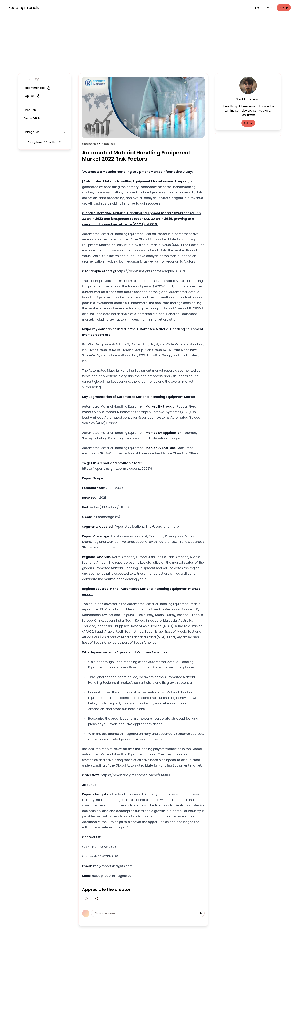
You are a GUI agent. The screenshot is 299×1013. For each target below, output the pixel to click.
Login (269, 7)
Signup (283, 7)
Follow (248, 123)
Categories (31, 132)
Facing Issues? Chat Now (42, 142)
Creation (30, 110)
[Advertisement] (149, 43)
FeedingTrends (23, 7)
